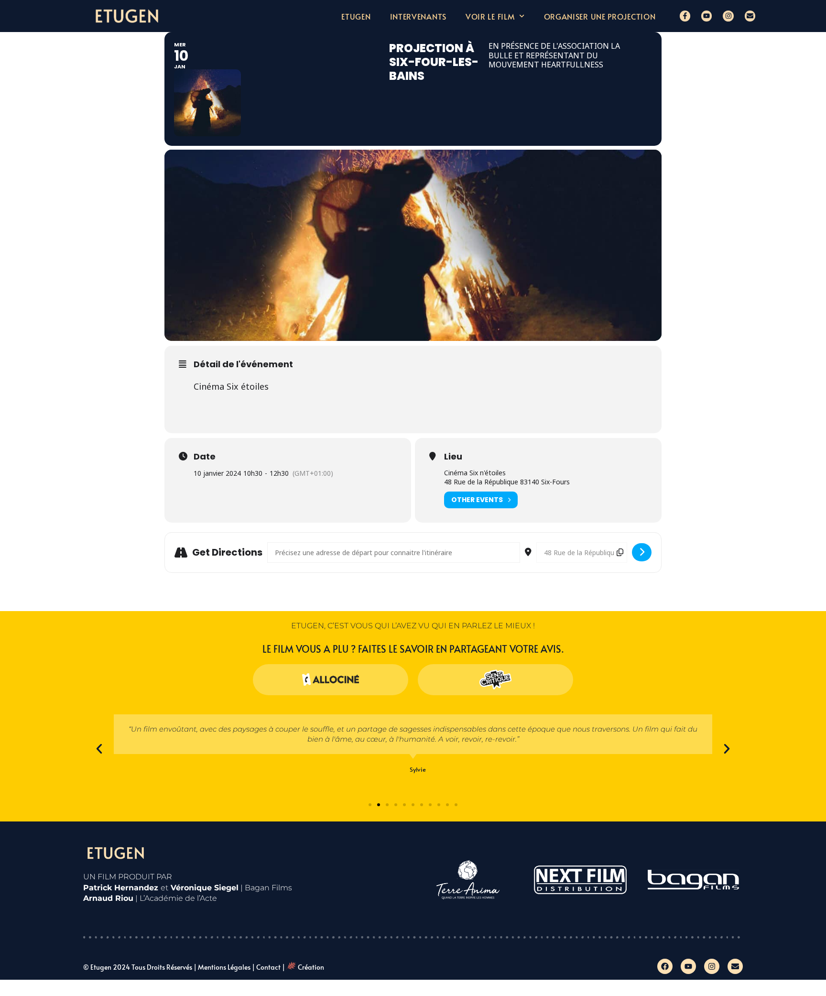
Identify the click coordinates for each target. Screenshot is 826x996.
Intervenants (418, 16)
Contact (268, 967)
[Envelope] (750, 16)
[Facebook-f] (685, 16)
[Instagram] (728, 16)
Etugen (355, 16)
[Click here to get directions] (642, 552)
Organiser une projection (600, 16)
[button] (99, 748)
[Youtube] (706, 16)
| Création (303, 967)
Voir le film (490, 16)
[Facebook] (665, 966)
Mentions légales (224, 967)
